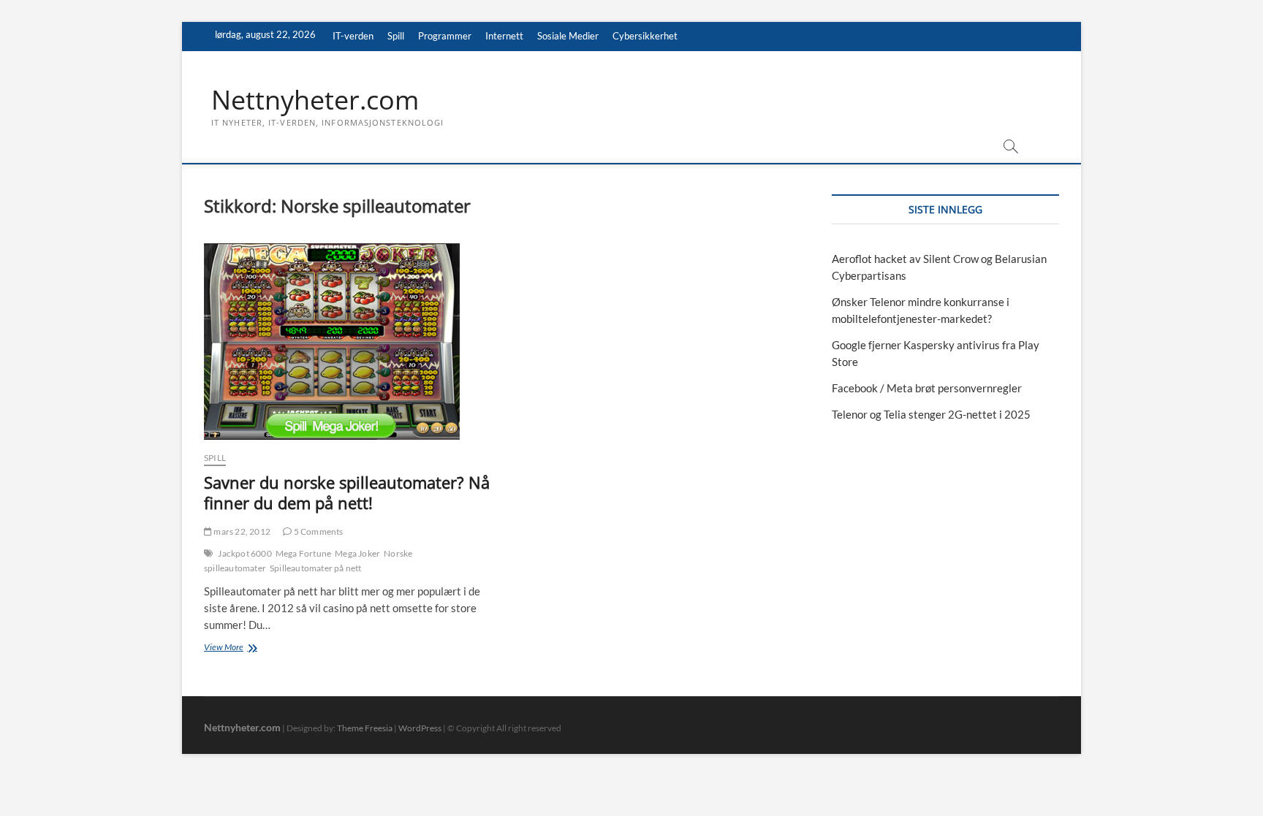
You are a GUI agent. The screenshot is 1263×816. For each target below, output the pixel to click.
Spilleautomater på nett (316, 568)
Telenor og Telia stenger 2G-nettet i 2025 (931, 414)
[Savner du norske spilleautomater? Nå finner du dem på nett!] (348, 341)
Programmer (444, 36)
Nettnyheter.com (315, 100)
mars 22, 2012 (241, 531)
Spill (395, 36)
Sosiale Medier (568, 36)
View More (253, 648)
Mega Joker (357, 553)
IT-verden (353, 36)
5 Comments (317, 531)
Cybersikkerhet (645, 36)
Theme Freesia (364, 727)
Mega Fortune (303, 553)
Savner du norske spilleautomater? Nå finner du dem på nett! (347, 492)
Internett (504, 36)
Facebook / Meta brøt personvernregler (927, 387)
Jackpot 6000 (244, 553)
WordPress (419, 727)
